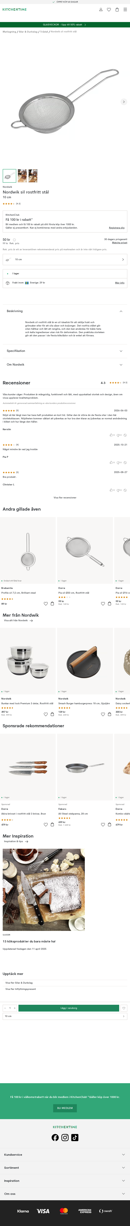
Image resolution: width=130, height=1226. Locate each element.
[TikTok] (75, 1137)
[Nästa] (124, 101)
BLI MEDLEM (65, 1108)
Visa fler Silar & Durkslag (18, 983)
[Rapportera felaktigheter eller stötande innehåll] (125, 435)
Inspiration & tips (13, 841)
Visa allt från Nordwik (16, 620)
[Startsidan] (14, 9)
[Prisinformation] (14, 239)
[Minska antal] (5, 1008)
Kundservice (13, 1154)
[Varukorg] (117, 9)
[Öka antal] (14, 1008)
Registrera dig (116, 228)
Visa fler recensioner (65, 498)
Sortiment (11, 1167)
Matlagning (9, 31)
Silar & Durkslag (28, 31)
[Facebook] (55, 1137)
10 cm (8, 1016)
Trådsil (44, 31)
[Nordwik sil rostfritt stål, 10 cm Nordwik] (65, 101)
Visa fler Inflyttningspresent (20, 989)
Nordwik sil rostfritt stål (64, 31)
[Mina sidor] (101, 9)
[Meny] (125, 9)
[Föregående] (6, 101)
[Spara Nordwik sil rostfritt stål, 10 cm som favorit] (124, 1008)
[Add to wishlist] (46, 603)
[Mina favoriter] (109, 9)
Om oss (9, 1194)
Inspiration (11, 1180)
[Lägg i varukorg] (52, 603)
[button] (11, 203)
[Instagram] (65, 1137)
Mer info (119, 283)
